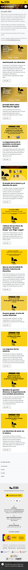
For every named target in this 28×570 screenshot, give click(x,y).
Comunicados (4, 466)
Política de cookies (12, 547)
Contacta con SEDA (15, 495)
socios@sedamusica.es (18, 511)
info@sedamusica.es (19, 509)
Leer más (6, 80)
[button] (25, 6)
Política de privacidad (21, 547)
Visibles (2, 476)
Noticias (3, 469)
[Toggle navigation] (25, 2)
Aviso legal (5, 547)
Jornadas (3, 473)
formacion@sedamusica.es (13, 40)
